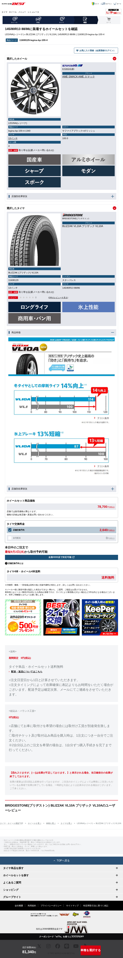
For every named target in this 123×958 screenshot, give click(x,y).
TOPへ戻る (63, 860)
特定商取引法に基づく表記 (95, 905)
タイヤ (4, 12)
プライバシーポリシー (51, 905)
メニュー (22, 12)
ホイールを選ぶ (34, 823)
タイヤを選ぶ (66, 823)
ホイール (13, 12)
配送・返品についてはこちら (26, 671)
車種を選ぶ (51, 823)
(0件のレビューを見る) (58, 297)
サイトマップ (72, 905)
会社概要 (19, 905)
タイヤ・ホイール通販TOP (11, 823)
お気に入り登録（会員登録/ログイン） (97, 50)
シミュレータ (33, 12)
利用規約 (32, 905)
